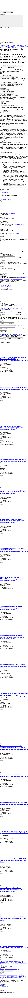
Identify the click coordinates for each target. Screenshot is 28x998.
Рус (3, 972)
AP (26, 45)
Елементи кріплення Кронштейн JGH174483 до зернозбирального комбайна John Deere (11, 608)
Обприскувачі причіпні (6, 966)
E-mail (17, 266)
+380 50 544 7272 (19, 224)
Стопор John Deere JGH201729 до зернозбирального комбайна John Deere (14, 946)
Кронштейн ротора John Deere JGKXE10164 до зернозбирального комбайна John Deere (12, 889)
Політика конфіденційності (17, 975)
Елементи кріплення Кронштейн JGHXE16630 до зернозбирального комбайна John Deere (12, 637)
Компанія (18, 259)
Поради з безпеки (4, 192)
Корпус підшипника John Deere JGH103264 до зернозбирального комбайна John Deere (11, 579)
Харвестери (3, 965)
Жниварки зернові (5, 962)
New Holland (8, 48)
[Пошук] (11, 21)
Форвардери (22, 965)
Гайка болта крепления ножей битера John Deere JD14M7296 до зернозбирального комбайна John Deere (14, 359)
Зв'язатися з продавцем (7, 92)
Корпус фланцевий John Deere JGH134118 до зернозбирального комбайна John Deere (11, 427)
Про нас (2, 969)
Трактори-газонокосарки (20, 963)
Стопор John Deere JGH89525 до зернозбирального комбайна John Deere (14, 775)
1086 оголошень (10, 213)
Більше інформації (5, 309)
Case (1, 46)
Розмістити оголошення (7, 444)
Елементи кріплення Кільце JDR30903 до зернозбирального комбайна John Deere (14, 803)
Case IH (5, 46)
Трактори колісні (4, 961)
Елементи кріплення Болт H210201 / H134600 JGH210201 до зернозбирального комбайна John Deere (14, 549)
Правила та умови (5, 975)
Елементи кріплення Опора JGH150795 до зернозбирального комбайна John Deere (13, 860)
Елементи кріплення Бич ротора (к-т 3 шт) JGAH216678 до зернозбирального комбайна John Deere (13, 491)
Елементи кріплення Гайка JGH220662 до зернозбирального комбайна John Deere (13, 918)
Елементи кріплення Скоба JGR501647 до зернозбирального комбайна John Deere (13, 666)
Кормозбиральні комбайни (7, 963)
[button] (14, 35)
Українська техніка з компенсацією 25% (10, 977)
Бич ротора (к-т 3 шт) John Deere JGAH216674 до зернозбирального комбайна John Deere (12, 520)
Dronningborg (14, 46)
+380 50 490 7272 (19, 233)
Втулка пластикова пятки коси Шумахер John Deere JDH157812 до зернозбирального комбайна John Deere (14, 695)
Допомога (7, 969)
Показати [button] (12, 224)
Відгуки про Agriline (15, 976)
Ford (22, 46)
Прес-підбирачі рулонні (13, 965)
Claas (8, 46)
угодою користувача (16, 279)
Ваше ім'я (18, 257)
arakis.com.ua (3, 226)
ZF (13, 48)
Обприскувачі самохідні (16, 962)
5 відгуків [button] (2, 217)
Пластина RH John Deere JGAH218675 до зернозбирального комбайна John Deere (14, 832)
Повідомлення (18, 270)
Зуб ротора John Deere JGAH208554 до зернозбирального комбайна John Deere (14, 388)
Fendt (19, 46)
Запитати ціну (4, 89)
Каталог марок (24, 976)
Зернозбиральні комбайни (16, 961)
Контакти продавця (15, 969)
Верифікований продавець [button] (7, 201)
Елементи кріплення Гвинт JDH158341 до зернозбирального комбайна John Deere (13, 461)
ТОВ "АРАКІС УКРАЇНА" (6, 199)
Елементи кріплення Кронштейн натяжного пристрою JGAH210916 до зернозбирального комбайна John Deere (14, 747)
